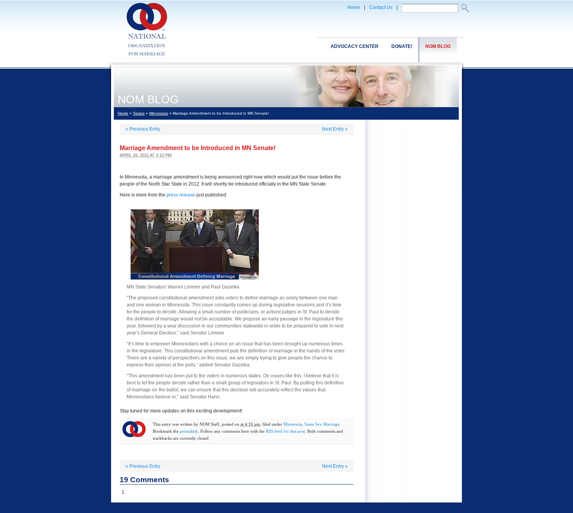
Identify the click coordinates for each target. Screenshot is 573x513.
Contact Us (381, 7)
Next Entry (335, 129)
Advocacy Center (354, 46)
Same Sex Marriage (322, 424)
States (139, 113)
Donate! (401, 46)
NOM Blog (438, 46)
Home (353, 7)
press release (180, 195)
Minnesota (158, 113)
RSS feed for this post (285, 431)
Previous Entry (143, 129)
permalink (189, 431)
